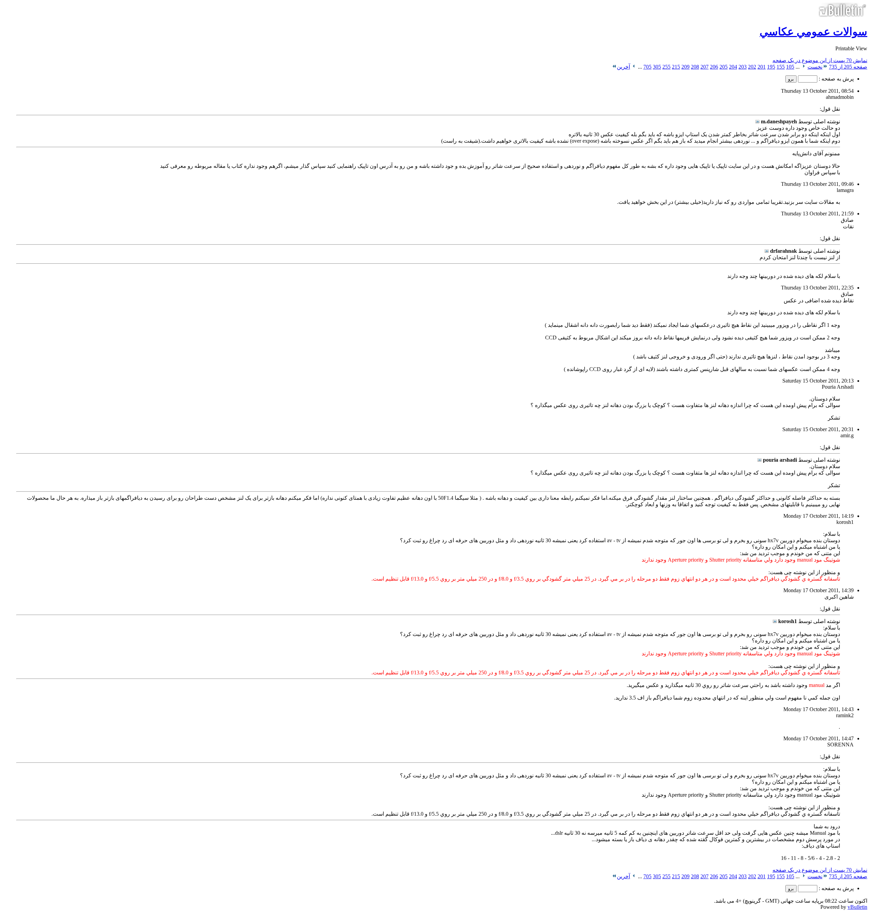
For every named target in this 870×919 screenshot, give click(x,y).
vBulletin (857, 907)
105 (790, 67)
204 (733, 67)
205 (723, 67)
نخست (814, 67)
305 (657, 67)
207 (704, 67)
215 (676, 67)
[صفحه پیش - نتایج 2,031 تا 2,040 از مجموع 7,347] (803, 67)
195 (771, 67)
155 (781, 67)
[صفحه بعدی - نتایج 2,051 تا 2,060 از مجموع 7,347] (634, 67)
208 (695, 67)
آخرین (623, 67)
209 (685, 67)
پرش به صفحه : (835, 79)
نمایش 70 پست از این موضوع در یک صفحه (819, 60)
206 (714, 67)
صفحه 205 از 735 (848, 67)
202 (752, 67)
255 (666, 67)
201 (762, 67)
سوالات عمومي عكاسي (813, 31)
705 (647, 67)
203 (742, 67)
